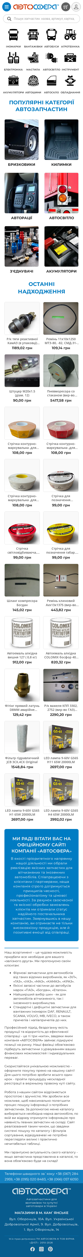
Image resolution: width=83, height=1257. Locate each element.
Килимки (61, 165)
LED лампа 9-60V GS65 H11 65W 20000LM (61, 760)
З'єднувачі (21, 271)
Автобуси (51, 46)
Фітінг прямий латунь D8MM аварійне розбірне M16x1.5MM (22, 710)
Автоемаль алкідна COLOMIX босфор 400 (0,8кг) (61, 657)
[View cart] (66, 7)
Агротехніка (70, 46)
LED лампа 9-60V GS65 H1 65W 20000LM (22, 812)
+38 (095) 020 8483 (30, 1179)
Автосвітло (51, 69)
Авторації (21, 218)
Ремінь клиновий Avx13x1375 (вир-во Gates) (61, 605)
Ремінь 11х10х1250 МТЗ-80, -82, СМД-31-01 (61, 343)
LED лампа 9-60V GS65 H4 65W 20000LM (61, 812)
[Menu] (6, 6)
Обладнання (70, 92)
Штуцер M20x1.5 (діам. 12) (22, 393)
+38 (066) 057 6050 (62, 1179)
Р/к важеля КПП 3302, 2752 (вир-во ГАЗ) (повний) (61, 710)
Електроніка (13, 69)
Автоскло (51, 92)
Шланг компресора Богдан (22, 603)
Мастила (33, 69)
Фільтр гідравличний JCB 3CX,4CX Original (22, 760)
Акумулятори (13, 92)
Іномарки (13, 46)
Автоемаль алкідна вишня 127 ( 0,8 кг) (22, 655)
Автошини (33, 92)
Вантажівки (33, 46)
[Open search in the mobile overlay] (41, 19)
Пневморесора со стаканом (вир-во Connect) (61, 395)
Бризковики (21, 165)
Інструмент (70, 69)
